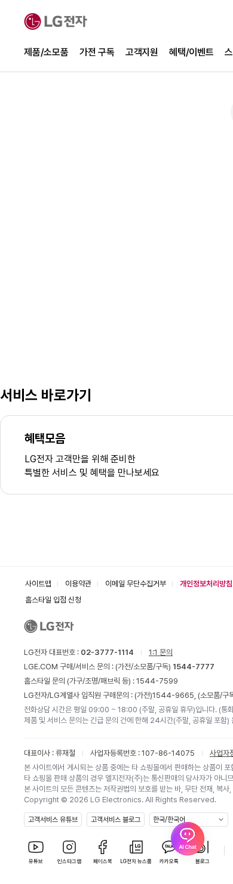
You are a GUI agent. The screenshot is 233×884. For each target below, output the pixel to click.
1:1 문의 (161, 652)
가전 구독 (97, 52)
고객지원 (141, 52)
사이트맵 (38, 583)
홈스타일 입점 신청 (53, 599)
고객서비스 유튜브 (53, 819)
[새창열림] (187, 838)
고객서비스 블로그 (115, 819)
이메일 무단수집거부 (135, 583)
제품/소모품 (46, 52)
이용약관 (78, 583)
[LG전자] (55, 21)
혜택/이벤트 (191, 52)
